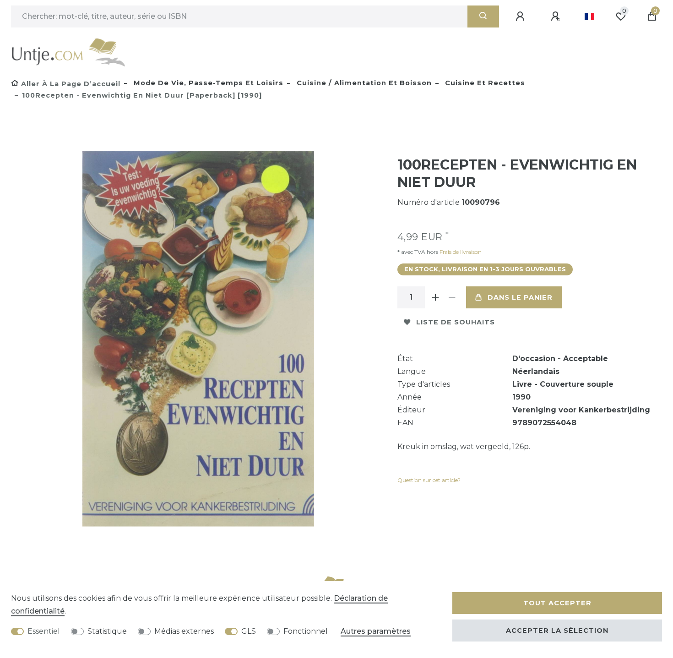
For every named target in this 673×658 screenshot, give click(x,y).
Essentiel (43, 631)
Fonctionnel (305, 631)
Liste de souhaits (455, 322)
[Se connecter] (521, 16)
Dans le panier (520, 297)
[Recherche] (483, 16)
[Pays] (589, 16)
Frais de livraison (460, 251)
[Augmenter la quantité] (436, 297)
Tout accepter (557, 603)
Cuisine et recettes (484, 83)
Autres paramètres (376, 631)
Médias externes (184, 631)
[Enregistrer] (557, 16)
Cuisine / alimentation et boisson (363, 83)
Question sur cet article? (429, 480)
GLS (248, 631)
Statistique (107, 631)
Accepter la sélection (557, 630)
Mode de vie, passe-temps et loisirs (207, 83)
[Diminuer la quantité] (452, 297)
